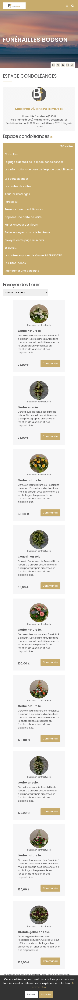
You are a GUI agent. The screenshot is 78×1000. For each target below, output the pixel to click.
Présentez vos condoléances (24, 209)
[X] (58, 65)
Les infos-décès (15, 263)
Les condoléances (17, 179)
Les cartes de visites (18, 186)
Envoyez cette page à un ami (24, 240)
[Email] (63, 65)
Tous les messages (17, 194)
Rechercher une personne (22, 271)
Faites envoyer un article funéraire (27, 232)
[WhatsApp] (67, 65)
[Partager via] (72, 65)
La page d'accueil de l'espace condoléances (34, 162)
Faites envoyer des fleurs (21, 225)
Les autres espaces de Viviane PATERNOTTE (33, 255)
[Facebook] (53, 65)
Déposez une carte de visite (23, 217)
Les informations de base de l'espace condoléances (39, 169)
